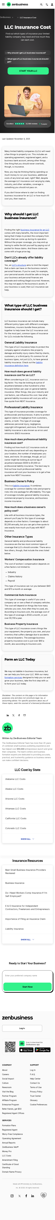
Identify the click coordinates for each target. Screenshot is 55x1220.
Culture (5, 1083)
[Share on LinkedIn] (8, 716)
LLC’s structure (19, 265)
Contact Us (35, 1083)
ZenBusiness (5, 17)
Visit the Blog (7, 1092)
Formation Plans (9, 1126)
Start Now (27, 986)
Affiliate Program (9, 1100)
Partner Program (9, 1096)
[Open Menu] (3, 4)
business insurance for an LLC (35, 230)
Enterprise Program (10, 1105)
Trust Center (35, 1096)
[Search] (41, 4)
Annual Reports (8, 1143)
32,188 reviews (32, 124)
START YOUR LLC (28, 71)
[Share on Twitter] (14, 716)
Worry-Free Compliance (12, 1134)
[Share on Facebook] (20, 716)
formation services (13, 678)
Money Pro (6, 1151)
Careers (5, 1074)
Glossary (34, 1100)
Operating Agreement (11, 1139)
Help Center (35, 1079)
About (4, 1070)
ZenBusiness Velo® (10, 1147)
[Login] (52, 5)
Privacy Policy (36, 1092)
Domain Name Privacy (11, 1172)
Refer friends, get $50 (11, 1109)
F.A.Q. (32, 1074)
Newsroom (6, 1087)
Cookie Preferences (38, 1105)
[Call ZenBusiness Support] (47, 5)
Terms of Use (36, 1087)
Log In (22, 1028)
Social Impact (8, 1079)
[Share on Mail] (25, 716)
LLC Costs (6, 1156)
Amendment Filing (10, 1160)
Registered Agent (9, 1130)
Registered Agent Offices (13, 1113)
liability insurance (21, 486)
